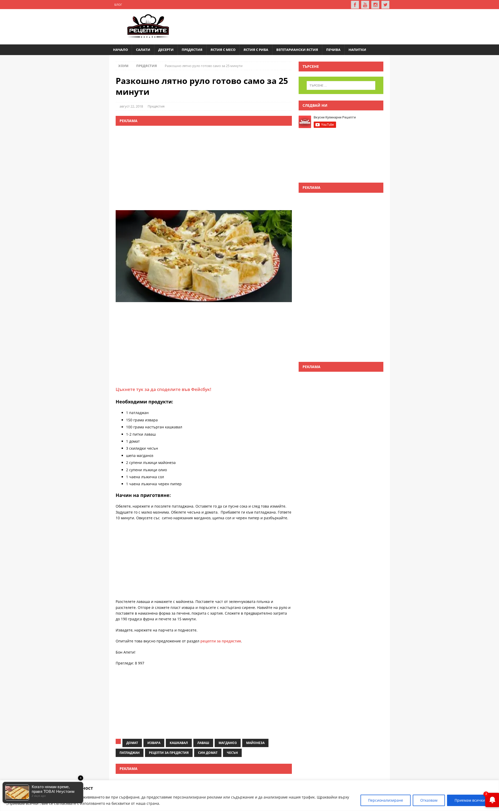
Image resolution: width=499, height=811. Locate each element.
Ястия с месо (223, 49)
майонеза (255, 743)
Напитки (357, 49)
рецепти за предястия (220, 641)
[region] (249, 795)
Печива (333, 49)
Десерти (166, 49)
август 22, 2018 (131, 106)
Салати (143, 49)
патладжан (130, 752)
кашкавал (179, 743)
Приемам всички (470, 800)
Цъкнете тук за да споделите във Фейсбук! (163, 389)
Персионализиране (385, 800)
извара (153, 743)
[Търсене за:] (341, 85)
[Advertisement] (290, 26)
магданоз (228, 743)
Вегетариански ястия (297, 49)
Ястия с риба (256, 49)
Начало (120, 49)
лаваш (203, 743)
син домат (208, 752)
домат (132, 743)
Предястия (192, 49)
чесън (232, 752)
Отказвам (428, 800)
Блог (118, 4)
